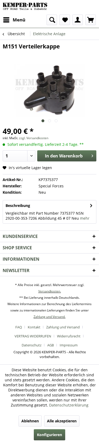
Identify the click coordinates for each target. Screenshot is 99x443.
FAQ (18, 327)
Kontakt (34, 327)
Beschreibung (18, 205)
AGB (50, 345)
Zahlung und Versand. (49, 316)
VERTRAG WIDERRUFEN (33, 336)
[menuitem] (14, 20)
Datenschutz (31, 345)
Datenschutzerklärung (68, 405)
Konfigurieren (49, 434)
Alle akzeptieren (62, 420)
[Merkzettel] (64, 20)
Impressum (69, 345)
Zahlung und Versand (63, 327)
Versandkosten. (49, 291)
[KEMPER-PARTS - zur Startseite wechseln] (26, 7)
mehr (84, 218)
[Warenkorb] (90, 20)
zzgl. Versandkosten (33, 138)
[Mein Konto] (77, 20)
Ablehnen (30, 420)
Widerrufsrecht (69, 336)
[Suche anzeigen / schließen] (51, 20)
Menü (19, 20)
